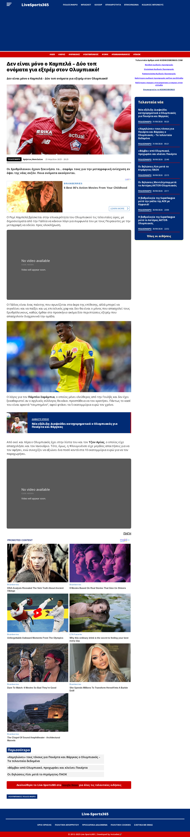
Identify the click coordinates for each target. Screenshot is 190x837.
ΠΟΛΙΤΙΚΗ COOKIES (121, 824)
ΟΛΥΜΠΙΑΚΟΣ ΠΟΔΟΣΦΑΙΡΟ (23, 796)
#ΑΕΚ (52, 54)
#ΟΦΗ (105, 54)
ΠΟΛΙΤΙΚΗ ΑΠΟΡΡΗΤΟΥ (67, 824)
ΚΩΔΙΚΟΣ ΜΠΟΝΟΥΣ (153, 4)
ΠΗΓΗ (127, 533)
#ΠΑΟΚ (136, 54)
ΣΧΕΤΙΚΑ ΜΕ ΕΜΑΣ (143, 824)
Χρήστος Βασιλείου (33, 159)
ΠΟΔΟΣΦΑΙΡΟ (70, 4)
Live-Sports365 (95, 814)
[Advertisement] (95, 30)
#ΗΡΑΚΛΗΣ (74, 54)
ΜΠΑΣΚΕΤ (86, 4)
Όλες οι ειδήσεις (159, 236)
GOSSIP (98, 4)
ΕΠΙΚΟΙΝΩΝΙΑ (131, 4)
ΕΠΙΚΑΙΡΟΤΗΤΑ (113, 4)
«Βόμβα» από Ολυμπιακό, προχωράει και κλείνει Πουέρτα (47, 768)
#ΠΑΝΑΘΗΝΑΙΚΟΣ (121, 54)
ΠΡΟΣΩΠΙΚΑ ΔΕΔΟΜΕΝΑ (94, 824)
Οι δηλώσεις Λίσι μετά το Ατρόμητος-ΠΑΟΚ (37, 774)
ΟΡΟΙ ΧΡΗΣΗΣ (44, 824)
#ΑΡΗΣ (61, 54)
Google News (70, 785)
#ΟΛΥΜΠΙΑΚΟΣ (90, 54)
